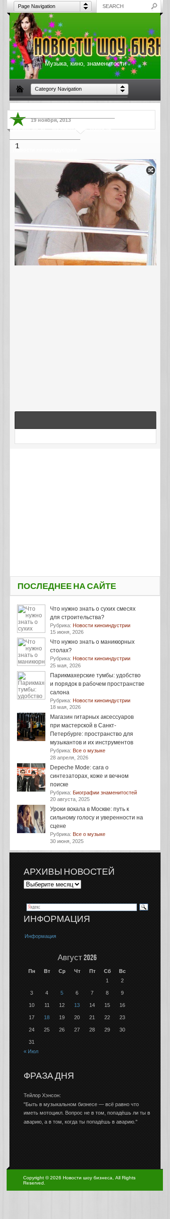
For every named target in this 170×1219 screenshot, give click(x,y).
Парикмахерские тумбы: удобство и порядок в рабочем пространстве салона (97, 684)
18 (47, 1017)
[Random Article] (150, 173)
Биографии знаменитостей (48, 107)
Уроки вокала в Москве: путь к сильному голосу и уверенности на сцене (96, 817)
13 (77, 1005)
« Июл (31, 1051)
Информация (40, 936)
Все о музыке (107, 107)
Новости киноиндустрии (45, 150)
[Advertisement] (85, 328)
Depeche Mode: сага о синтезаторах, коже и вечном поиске (89, 776)
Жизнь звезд (29, 128)
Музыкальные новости (81, 128)
